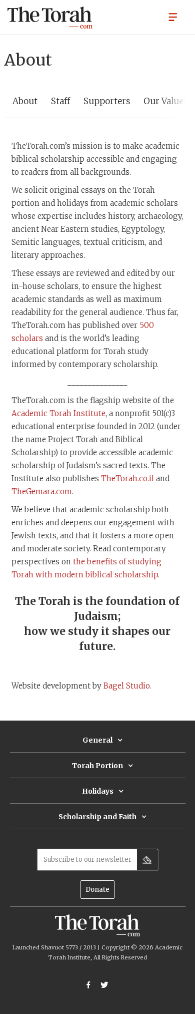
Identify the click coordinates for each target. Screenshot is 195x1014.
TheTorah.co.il (127, 478)
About (25, 101)
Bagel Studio (127, 686)
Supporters (107, 101)
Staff (60, 101)
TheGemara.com (42, 491)
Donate (98, 889)
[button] (173, 17)
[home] (50, 17)
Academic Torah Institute (59, 413)
